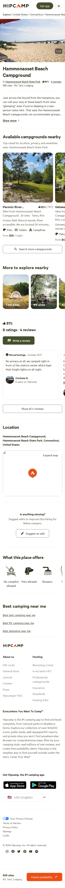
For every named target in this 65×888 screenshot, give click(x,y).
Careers (7, 683)
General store (11, 671)
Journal (7, 677)
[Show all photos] (32, 40)
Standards (39, 694)
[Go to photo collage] (32, 40)
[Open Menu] (58, 6)
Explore (7, 14)
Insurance (38, 688)
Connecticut (36, 14)
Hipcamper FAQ (12, 695)
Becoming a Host (43, 665)
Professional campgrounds (41, 679)
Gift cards (9, 665)
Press (6, 689)
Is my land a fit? (42, 671)
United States (20, 14)
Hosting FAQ (40, 700)
